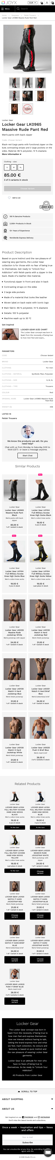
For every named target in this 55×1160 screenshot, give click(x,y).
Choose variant (40, 872)
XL (21, 167)
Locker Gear (7, 120)
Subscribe (27, 1142)
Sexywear (15, 15)
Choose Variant (27, 188)
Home (4, 15)
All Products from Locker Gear (27, 1075)
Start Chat (27, 455)
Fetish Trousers (30, 15)
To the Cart (14, 827)
